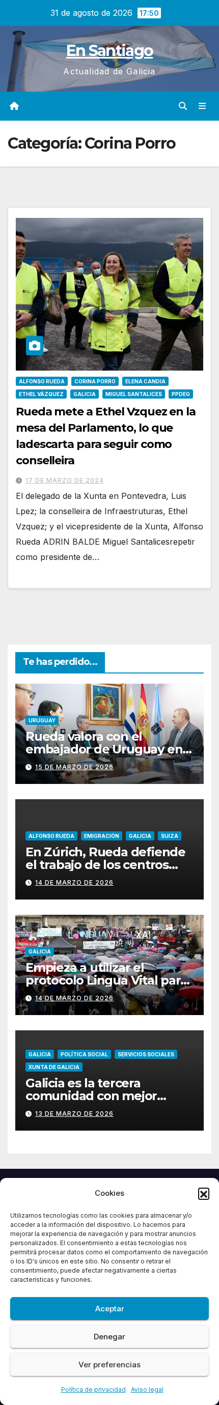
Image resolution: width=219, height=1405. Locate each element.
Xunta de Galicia (54, 1067)
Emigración (101, 836)
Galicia (84, 394)
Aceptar (109, 1308)
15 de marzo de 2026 (74, 767)
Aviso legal (147, 1389)
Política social (84, 1054)
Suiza (169, 836)
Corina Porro (95, 381)
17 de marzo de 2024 (64, 480)
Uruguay (42, 720)
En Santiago (109, 50)
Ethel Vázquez (41, 394)
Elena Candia (145, 381)
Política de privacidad (93, 1389)
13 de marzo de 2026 (74, 1113)
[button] (204, 1193)
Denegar (109, 1336)
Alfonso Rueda (42, 381)
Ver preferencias (109, 1364)
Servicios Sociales (146, 1054)
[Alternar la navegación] (202, 106)
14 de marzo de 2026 (74, 882)
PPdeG (181, 394)
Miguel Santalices (133, 394)
